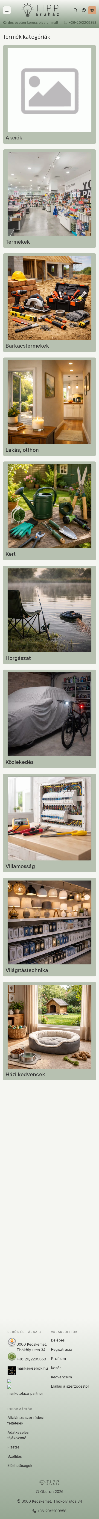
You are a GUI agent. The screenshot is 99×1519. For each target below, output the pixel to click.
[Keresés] (75, 10)
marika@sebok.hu (32, 1368)
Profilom (58, 1358)
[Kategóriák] (7, 10)
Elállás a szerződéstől (70, 1386)
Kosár (56, 1367)
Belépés (58, 1340)
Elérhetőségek (19, 1465)
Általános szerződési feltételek (25, 1420)
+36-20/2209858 (82, 22)
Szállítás (14, 1456)
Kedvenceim (61, 1377)
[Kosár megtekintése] (92, 10)
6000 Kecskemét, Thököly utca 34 (32, 1347)
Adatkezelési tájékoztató (18, 1435)
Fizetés (13, 1447)
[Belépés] (84, 10)
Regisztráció (61, 1349)
